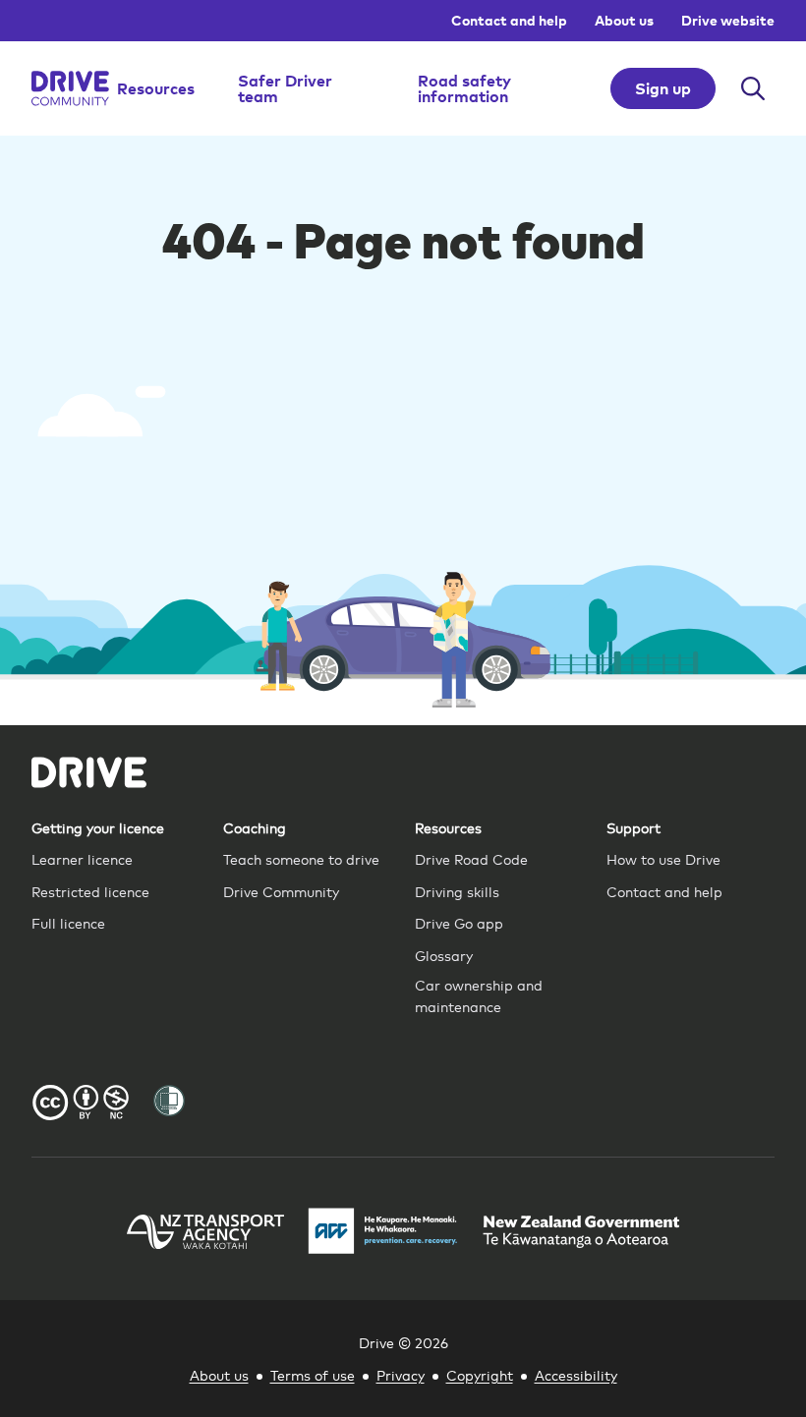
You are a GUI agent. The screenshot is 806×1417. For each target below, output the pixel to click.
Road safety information (464, 88)
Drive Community (281, 890)
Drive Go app (459, 922)
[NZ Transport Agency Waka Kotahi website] (205, 1234)
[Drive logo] (70, 88)
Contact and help (509, 20)
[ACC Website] (383, 1233)
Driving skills (457, 890)
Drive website (728, 20)
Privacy (400, 1374)
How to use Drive (663, 858)
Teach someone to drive (301, 858)
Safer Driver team (285, 88)
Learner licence (82, 858)
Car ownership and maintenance (479, 995)
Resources (156, 88)
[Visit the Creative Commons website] (80, 1105)
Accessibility (576, 1374)
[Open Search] (753, 88)
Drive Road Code (471, 858)
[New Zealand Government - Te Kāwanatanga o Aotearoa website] (581, 1234)
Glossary (444, 954)
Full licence (68, 922)
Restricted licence (90, 890)
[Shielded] (169, 1100)
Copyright (479, 1374)
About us (624, 20)
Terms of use (312, 1374)
